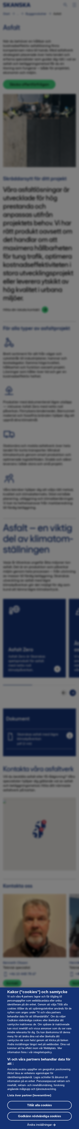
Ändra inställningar (39, 1124)
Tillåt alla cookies (39, 1105)
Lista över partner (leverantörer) (29, 1095)
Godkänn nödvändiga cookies (39, 1116)
